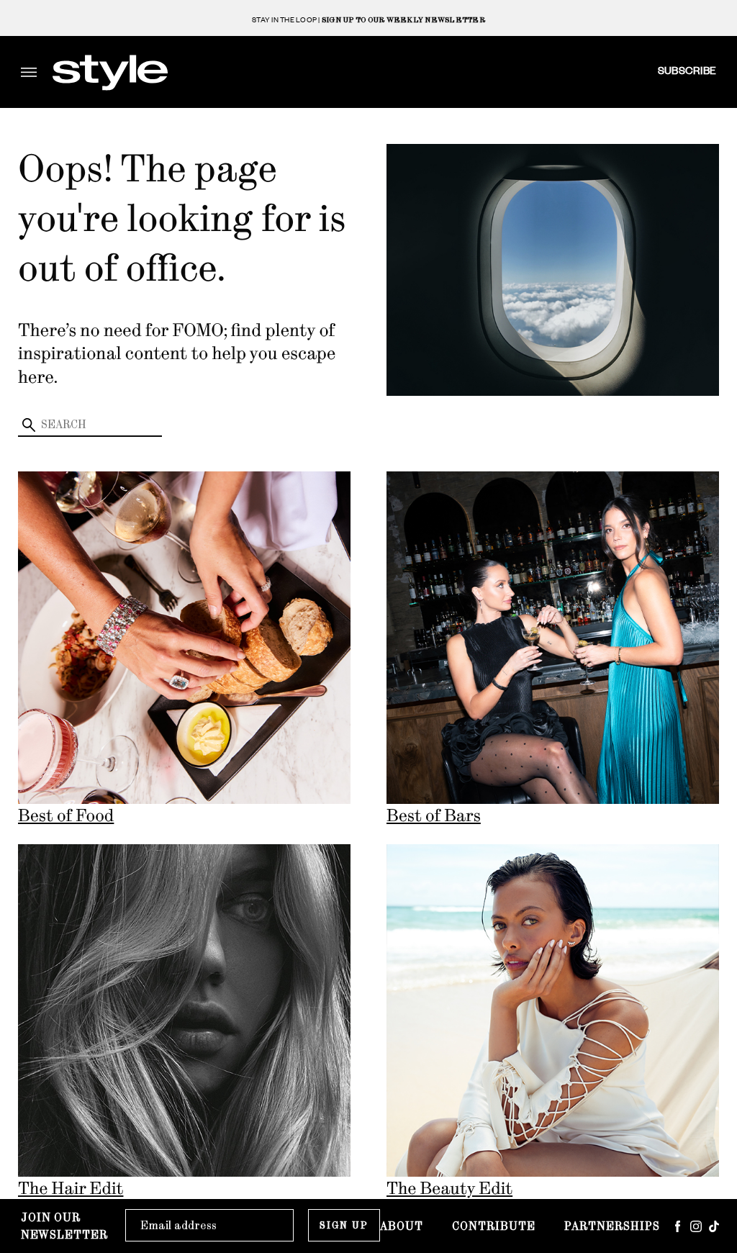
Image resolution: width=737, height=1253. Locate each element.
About (401, 1226)
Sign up (344, 1225)
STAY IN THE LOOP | (368, 19)
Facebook (678, 1226)
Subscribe (687, 70)
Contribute (493, 1226)
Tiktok (714, 1226)
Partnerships (612, 1226)
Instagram (696, 1226)
